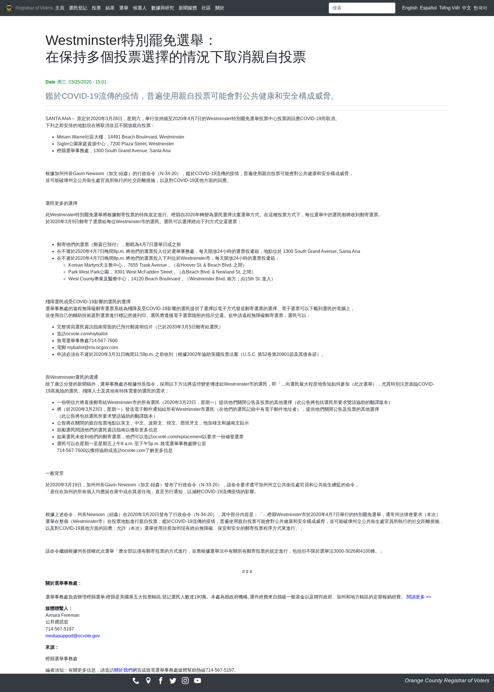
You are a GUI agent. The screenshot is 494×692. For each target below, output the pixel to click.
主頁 (59, 7)
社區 (206, 7)
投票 (96, 7)
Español (428, 7)
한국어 (480, 7)
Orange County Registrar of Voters (447, 680)
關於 (219, 7)
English (410, 7)
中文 (466, 7)
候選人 (140, 7)
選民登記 (78, 7)
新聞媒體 (188, 7)
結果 (110, 7)
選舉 (123, 7)
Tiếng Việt (449, 7)
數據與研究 (162, 7)
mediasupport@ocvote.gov (72, 635)
